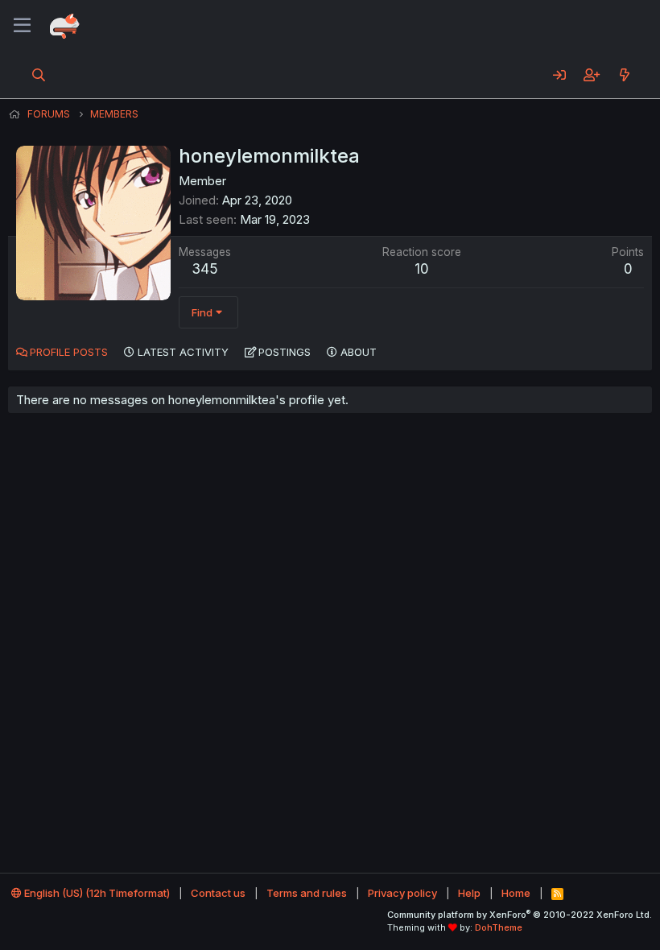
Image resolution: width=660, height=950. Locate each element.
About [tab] (358, 351)
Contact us (218, 892)
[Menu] (22, 26)
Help (469, 892)
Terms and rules (306, 892)
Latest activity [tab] (183, 351)
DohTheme (498, 927)
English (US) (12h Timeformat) (96, 892)
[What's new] (624, 75)
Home (515, 892)
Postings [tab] (284, 351)
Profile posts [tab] (69, 351)
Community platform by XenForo (519, 914)
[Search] (39, 75)
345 (205, 269)
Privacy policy (402, 892)
